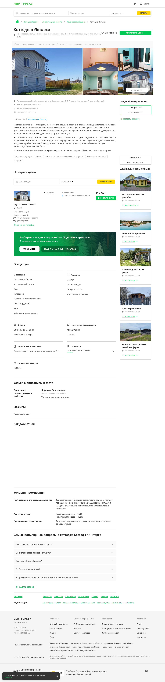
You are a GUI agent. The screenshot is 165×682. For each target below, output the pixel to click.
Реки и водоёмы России (85, 651)
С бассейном (70, 596)
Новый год (58, 596)
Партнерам (106, 619)
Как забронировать (59, 624)
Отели (58, 603)
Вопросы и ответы (93, 44)
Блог (52, 637)
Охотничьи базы (88, 603)
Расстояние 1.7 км (132, 276)
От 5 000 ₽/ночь (128, 280)
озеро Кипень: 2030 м (37, 119)
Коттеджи (18, 596)
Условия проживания (74, 44)
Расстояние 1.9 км (132, 312)
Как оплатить (56, 628)
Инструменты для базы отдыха (116, 628)
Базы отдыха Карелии (59, 643)
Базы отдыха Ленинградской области (86, 643)
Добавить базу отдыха (112, 624)
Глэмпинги (129, 603)
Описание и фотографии (24, 225)
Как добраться (58, 44)
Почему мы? (143, 628)
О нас (139, 624)
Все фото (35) (137, 90)
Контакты (141, 637)
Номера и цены (27, 44)
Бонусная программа (84, 619)
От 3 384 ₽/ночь (128, 316)
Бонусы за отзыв (82, 633)
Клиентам (54, 619)
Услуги (38, 44)
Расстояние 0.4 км (132, 201)
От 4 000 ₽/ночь (128, 241)
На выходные (83, 596)
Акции (53, 633)
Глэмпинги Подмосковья (60, 647)
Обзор (16, 44)
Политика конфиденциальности (29, 657)
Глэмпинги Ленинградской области (118, 643)
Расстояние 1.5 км (132, 237)
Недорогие (47, 596)
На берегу (114, 596)
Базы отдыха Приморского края (116, 647)
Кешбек (77, 628)
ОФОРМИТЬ (29, 249)
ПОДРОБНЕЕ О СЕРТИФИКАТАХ (60, 249)
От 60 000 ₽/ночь (129, 205)
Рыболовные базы (70, 603)
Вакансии (141, 633)
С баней (95, 596)
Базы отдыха (48, 603)
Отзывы (46, 44)
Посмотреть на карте (130, 118)
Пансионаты (117, 603)
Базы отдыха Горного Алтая (61, 651)
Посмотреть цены (134, 33)
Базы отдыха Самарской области (86, 647)
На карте (104, 596)
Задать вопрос (26, 587)
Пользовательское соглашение (29, 645)
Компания (141, 619)
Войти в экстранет (110, 633)
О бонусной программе (85, 624)
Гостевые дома (103, 603)
